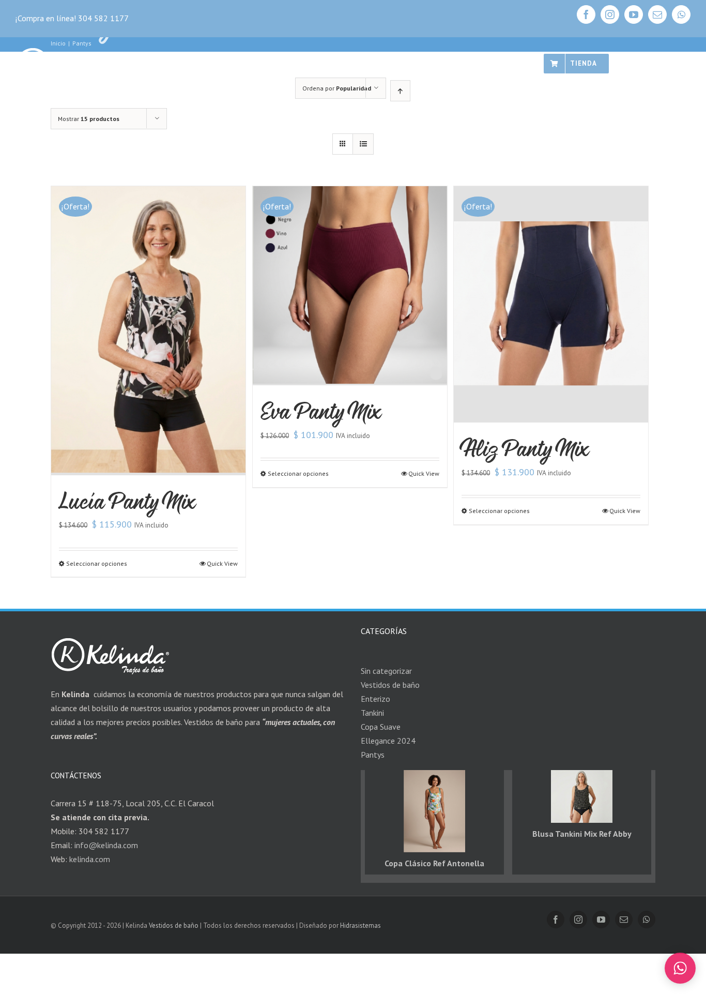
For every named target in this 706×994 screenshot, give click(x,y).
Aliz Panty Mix (525, 448)
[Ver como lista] (363, 144)
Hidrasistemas (360, 925)
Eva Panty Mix (320, 411)
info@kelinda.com (106, 845)
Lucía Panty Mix (127, 501)
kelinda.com (89, 859)
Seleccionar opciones (96, 563)
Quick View (222, 563)
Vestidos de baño (173, 925)
